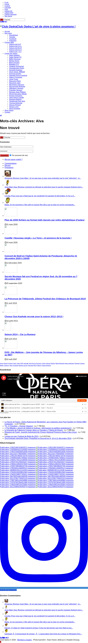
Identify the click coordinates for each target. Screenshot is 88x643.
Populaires (9, 167)
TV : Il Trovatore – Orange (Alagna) (19, 426)
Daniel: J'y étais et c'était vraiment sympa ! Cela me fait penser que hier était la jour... (39, 628)
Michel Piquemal (59, 363)
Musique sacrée (23, 365)
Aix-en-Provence (36, 363)
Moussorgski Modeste (17, 86)
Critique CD (8, 11)
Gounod (10, 363)
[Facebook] (1, 22)
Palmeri (39, 365)
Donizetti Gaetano (15, 70)
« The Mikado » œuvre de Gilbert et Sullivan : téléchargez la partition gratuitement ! (38, 428)
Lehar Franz (13, 79)
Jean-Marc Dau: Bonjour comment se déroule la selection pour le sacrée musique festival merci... (44, 187)
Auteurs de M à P (15, 48)
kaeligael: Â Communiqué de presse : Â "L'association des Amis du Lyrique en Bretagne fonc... (43, 634)
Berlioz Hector (14, 61)
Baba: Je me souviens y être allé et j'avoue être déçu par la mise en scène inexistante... (40, 205)
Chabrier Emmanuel (16, 66)
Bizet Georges (14, 62)
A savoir (7, 6)
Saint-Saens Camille (16, 97)
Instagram (12, 40)
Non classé (8, 16)
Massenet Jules (15, 83)
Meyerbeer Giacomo (16, 85)
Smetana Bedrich (15, 99)
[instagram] (6, 22)
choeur (44, 363)
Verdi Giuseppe (14, 108)
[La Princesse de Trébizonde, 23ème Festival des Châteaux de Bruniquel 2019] (11, 294)
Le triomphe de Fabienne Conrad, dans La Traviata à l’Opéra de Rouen (34, 430)
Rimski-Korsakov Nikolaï (18, 94)
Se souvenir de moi (20, 155)
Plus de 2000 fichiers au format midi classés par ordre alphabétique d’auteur (45, 220)
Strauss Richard (15, 105)
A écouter (8, 7)
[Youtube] (3, 22)
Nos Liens (8, 33)
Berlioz (2, 365)
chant (18, 363)
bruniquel (15, 365)
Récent (7, 165)
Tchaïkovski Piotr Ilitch (17, 101)
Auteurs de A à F (15, 44)
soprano (82, 363)
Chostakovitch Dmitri (16, 68)
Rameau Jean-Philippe (17, 92)
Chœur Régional (46, 365)
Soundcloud (13, 35)
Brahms (53, 363)
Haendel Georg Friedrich (18, 75)
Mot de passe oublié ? (13, 159)
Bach (11, 365)
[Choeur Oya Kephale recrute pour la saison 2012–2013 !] (11, 312)
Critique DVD (9, 13)
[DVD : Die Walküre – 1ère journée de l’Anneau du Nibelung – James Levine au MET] (11, 348)
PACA (35, 365)
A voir (6, 2)
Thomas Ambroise (15, 103)
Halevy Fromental (15, 77)
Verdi (30, 363)
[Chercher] (1, 19)
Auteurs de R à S (15, 50)
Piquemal (77, 363)
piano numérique (69, 363)
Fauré (14, 363)
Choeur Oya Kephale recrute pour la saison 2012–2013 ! (34, 316)
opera (1, 363)
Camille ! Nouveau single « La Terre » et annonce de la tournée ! (38, 238)
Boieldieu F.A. (14, 64)
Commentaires (10, 163)
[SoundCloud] (5, 22)
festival (6, 363)
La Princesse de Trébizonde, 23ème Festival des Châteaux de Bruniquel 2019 (45, 299)
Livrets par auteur (11, 53)
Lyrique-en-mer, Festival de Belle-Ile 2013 (21, 436)
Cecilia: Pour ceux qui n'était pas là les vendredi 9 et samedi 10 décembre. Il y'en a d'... (40, 196)
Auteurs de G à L (15, 46)
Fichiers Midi (9, 42)
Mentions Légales (24, 640)
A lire (6, 9)
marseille (25, 363)
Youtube (12, 37)
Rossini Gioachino (15, 96)
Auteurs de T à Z (15, 51)
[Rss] (0, 22)
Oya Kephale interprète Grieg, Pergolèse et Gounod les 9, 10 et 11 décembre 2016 (38, 438)
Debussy (6, 365)
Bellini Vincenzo (15, 59)
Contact (7, 112)
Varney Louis (14, 107)
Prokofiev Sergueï (15, 90)
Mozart (48, 363)
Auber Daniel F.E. (15, 57)
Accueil (7, 31)
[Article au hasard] (1, 116)
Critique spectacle (10, 14)
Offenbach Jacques (16, 88)
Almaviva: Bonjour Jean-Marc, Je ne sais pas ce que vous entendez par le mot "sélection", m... (43, 178)
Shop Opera (9, 110)
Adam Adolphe (14, 55)
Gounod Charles (15, 73)
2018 (21, 363)
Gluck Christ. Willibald (17, 72)
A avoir (7, 4)
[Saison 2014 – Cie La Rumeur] (8, 330)
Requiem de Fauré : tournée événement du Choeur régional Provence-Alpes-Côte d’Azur (41, 432)
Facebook (12, 39)
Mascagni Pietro (15, 81)
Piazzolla (30, 365)
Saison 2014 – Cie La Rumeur (20, 334)
